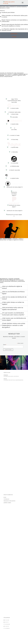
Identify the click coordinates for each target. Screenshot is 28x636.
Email (4, 344)
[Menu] (22, 3)
